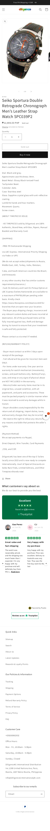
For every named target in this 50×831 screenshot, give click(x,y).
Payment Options (13, 694)
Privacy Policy (12, 713)
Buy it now (25, 154)
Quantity (5, 131)
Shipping (5, 127)
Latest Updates (12, 658)
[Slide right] (31, 91)
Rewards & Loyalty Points (17, 664)
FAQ (7, 719)
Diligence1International (27, 811)
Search (9, 645)
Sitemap (9, 639)
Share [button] (7, 478)
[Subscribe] (41, 794)
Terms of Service (13, 706)
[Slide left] (19, 91)
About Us (10, 651)
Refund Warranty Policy (16, 700)
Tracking (9, 681)
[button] (3, 10)
